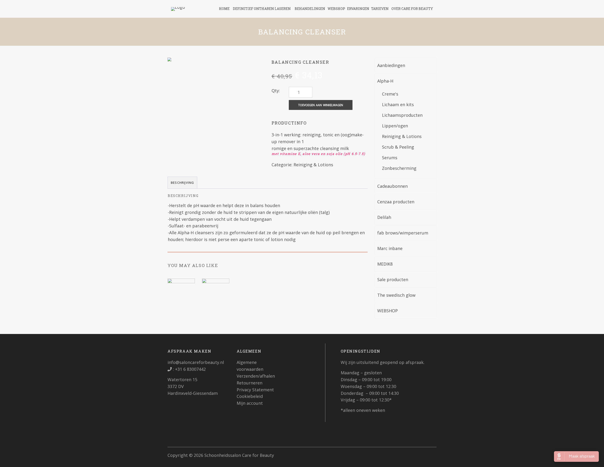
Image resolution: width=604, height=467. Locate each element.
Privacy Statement (255, 389)
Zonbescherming (399, 168)
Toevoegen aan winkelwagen (320, 105)
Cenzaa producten (395, 201)
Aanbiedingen (391, 65)
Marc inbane (390, 248)
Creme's (390, 94)
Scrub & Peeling (398, 147)
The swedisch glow (396, 295)
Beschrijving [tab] (182, 182)
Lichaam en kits (398, 104)
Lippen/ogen (395, 126)
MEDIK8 (385, 264)
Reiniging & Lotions (313, 164)
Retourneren (249, 383)
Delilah (384, 217)
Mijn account (250, 403)
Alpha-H (385, 81)
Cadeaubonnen (392, 186)
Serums (389, 157)
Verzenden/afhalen (256, 376)
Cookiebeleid (250, 396)
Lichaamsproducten (402, 115)
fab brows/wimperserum (402, 233)
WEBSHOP (387, 310)
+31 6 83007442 (190, 369)
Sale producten (392, 279)
